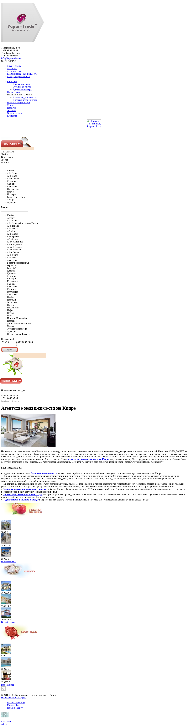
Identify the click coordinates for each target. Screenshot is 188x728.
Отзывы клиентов (22, 86)
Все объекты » (8, 561)
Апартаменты (14, 71)
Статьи (10, 105)
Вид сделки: (7, 157)
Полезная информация (18, 102)
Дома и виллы (14, 66)
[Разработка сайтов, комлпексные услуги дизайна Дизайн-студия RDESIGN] (5, 716)
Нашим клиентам (21, 84)
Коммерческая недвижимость (22, 74)
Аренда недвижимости (18, 76)
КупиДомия (5, 401)
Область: (5, 162)
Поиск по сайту (15, 708)
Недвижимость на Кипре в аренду (21, 499)
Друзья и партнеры (22, 89)
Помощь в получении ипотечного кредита (25, 489)
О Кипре (11, 110)
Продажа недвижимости (25, 100)
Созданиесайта (6, 723)
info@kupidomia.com (11, 58)
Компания (12, 81)
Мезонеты (12, 68)
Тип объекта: (7, 151)
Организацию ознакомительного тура (22, 494)
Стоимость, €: (8, 339)
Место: (4, 207)
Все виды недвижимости (44, 473)
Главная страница (16, 702)
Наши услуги (13, 92)
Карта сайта (13, 705)
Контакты (12, 115)
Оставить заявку (15, 113)
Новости (11, 108)
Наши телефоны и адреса (13, 697)
